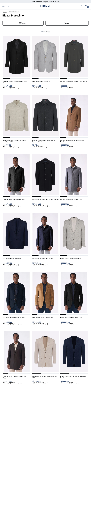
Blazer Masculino (14, 12)
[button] (67, 23)
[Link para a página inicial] (4, 12)
